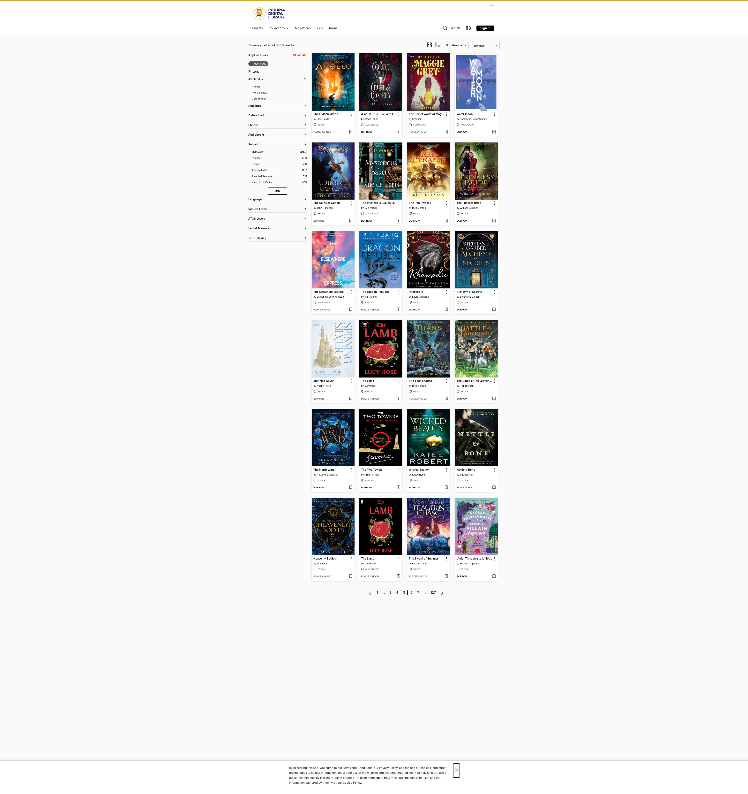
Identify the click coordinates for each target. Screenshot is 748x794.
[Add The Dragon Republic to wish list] (398, 309)
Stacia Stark (371, 119)
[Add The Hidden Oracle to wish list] (350, 132)
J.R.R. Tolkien (371, 474)
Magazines (303, 28)
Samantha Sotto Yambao (473, 119)
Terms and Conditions (357, 768)
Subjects (256, 28)
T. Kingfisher (466, 474)
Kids (320, 28)
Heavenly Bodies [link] (324, 559)
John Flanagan (325, 208)
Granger (416, 119)
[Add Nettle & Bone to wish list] (493, 487)
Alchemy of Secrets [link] (469, 292)
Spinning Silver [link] (323, 381)
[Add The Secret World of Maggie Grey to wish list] (446, 132)
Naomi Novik (324, 385)
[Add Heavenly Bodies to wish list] (350, 576)
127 (433, 593)
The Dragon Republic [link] (375, 292)
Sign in (485, 28)
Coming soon (259, 99)
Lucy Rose (370, 385)
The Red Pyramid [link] (420, 203)
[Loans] (469, 29)
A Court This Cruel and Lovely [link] (379, 114)
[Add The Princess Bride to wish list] (493, 221)
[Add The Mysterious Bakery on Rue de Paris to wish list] (398, 221)
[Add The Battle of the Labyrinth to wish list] (493, 398)
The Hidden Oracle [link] (325, 114)
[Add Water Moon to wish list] (493, 132)
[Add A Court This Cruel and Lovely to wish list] (398, 132)
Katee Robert (419, 474)
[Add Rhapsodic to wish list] (446, 309)
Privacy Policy (388, 768)
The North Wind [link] (324, 470)
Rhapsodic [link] (416, 292)
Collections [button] (277, 28)
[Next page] (442, 592)
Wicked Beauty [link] (419, 470)
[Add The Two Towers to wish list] (398, 487)
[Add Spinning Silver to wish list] (350, 398)
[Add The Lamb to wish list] (398, 398)
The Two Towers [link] (371, 470)
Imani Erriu (322, 563)
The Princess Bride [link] (469, 203)
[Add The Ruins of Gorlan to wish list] (350, 221)
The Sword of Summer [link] (423, 559)
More (277, 191)
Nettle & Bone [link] (466, 470)
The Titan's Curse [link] (420, 381)
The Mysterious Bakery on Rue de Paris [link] (379, 203)
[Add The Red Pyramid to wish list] (446, 221)
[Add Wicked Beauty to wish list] (446, 487)
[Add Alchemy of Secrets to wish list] (493, 309)
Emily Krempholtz (469, 563)
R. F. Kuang (370, 296)
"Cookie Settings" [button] (343, 778)
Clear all (300, 55)
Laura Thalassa (420, 296)
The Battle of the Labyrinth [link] (474, 381)
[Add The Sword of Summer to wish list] (446, 576)
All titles (256, 86)
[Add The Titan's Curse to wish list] (446, 398)
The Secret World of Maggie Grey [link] (427, 114)
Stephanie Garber (469, 296)
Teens (333, 28)
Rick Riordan (323, 119)
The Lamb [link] (367, 381)
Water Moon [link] (465, 114)
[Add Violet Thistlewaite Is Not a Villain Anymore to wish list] (493, 576)
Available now (259, 92)
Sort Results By (456, 45)
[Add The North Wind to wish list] (350, 487)
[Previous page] (370, 592)
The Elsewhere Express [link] (328, 292)
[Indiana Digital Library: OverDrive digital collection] (269, 13)
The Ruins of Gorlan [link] (326, 203)
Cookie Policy (352, 783)
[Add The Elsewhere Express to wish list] (350, 309)
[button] (451, 29)
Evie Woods (370, 208)
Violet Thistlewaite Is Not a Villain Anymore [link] (474, 559)
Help (491, 5)
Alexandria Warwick (327, 474)
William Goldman (469, 208)
